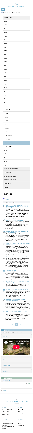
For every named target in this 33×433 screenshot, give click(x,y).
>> (20, 324)
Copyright (4, 425)
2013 (5, 69)
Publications (7, 172)
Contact (4, 413)
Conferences (7, 183)
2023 (5, 32)
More (29, 383)
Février (8, 110)
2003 (5, 150)
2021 (5, 40)
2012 (5, 73)
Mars (7, 113)
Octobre (8, 139)
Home (4, 390)
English (5, 336)
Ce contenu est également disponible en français (16, 198)
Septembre (9, 135)
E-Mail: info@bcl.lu (6, 411)
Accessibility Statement (7, 423)
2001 (5, 158)
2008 (5, 87)
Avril (7, 117)
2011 (5, 76)
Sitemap (4, 428)
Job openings (5, 414)
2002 (5, 154)
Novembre (9, 143)
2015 (5, 62)
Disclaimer (4, 422)
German (5, 371)
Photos (6, 187)
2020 (5, 43)
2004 (5, 102)
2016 (5, 58)
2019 (5, 47)
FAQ (19, 411)
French (5, 360)
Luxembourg (7, 365)
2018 (5, 51)
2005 (5, 99)
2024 (5, 29)
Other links (21, 425)
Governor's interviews (10, 180)
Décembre (9, 146)
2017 (5, 54)
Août (7, 132)
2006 (5, 95)
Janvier (8, 106)
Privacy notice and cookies (8, 426)
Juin (7, 124)
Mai (7, 121)
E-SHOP (20, 422)
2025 (5, 25)
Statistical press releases (11, 168)
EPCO (19, 423)
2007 (5, 91)
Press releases (8, 18)
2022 (5, 36)
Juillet (7, 128)
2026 (5, 21)
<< (13, 324)
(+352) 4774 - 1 (9, 409)
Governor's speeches (10, 176)
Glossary (20, 413)
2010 (5, 80)
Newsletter (21, 409)
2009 (5, 84)
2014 (5, 65)
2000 (5, 161)
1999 (5, 165)
